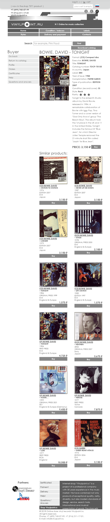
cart (88, 2)
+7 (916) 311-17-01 (20, 13)
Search (28, 43)
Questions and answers (20, 82)
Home (23, 30)
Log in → (76, 2)
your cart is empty (83, 6)
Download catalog (87, 48)
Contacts (86, 34)
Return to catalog (17, 60)
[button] (66, 58)
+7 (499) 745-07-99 (20, 9)
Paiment (44, 487)
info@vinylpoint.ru (19, 15)
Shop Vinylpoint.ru (48, 507)
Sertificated (46, 482)
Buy (96, 147)
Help (11, 77)
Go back (13, 56)
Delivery (44, 491)
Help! (43, 496)
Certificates (14, 73)
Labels (87, 30)
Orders (12, 69)
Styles (23, 34)
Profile (11, 65)
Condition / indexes (55, 30)
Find (79, 43)
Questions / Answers (45, 501)
